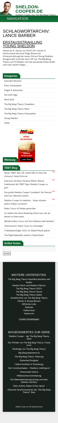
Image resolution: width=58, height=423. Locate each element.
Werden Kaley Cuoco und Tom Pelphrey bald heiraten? (29, 209)
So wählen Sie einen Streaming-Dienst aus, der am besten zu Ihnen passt (27, 203)
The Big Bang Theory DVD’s (29, 274)
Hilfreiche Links (29, 289)
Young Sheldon (11, 113)
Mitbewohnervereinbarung (29, 361)
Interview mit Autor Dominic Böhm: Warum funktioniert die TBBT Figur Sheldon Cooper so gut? (26, 177)
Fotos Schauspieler (13, 85)
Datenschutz (29, 296)
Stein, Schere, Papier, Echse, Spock (29, 371)
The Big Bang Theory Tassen (29, 277)
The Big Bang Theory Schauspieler (20, 109)
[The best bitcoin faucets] (26, 156)
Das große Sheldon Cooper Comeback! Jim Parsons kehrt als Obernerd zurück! (28, 185)
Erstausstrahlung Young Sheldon (22, 44)
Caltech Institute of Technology (29, 350)
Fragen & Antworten (13, 89)
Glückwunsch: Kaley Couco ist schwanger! (23, 213)
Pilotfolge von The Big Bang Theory (29, 334)
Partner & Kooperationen (29, 286)
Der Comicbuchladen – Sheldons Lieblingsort (29, 353)
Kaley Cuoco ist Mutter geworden (20, 198)
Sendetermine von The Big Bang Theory (29, 283)
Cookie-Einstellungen (29, 304)
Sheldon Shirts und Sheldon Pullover (29, 271)
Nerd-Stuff (9, 97)
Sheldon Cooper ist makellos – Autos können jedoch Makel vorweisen (25, 192)
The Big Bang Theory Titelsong (29, 342)
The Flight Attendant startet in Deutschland (24, 221)
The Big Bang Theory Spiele (29, 280)
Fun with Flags (10, 93)
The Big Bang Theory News (17, 105)
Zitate (7, 118)
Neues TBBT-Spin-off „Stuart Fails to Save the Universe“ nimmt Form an (25, 168)
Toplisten (29, 293)
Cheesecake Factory (29, 357)
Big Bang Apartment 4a (29, 338)
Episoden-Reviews (13, 81)
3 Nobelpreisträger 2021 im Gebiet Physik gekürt (27, 217)
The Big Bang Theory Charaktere (19, 101)
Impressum (29, 299)
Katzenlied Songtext (29, 346)
